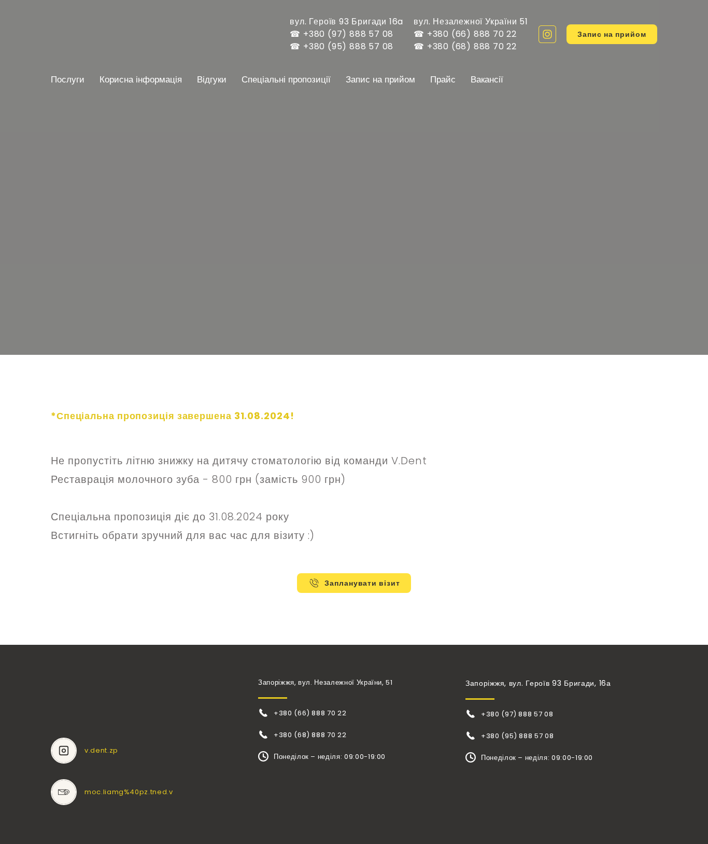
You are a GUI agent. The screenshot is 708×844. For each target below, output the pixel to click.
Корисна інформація (141, 79)
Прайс (443, 79)
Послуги (67, 79)
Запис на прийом (380, 79)
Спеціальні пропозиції (286, 79)
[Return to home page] (111, 34)
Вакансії (487, 79)
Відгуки (211, 79)
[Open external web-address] (64, 751)
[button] (547, 34)
